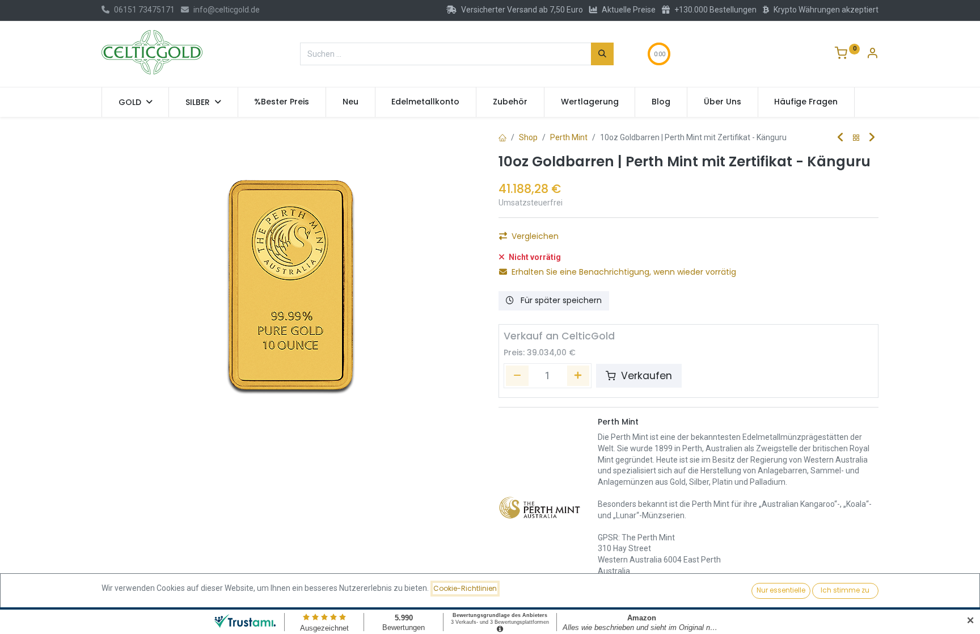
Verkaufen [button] (645, 376)
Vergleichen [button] (535, 236)
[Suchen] (602, 54)
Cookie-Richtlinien (465, 588)
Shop (528, 137)
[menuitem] (282, 102)
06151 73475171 (144, 9)
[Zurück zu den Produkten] (856, 138)
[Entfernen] (517, 376)
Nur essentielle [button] (781, 590)
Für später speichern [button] (560, 300)
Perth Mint (569, 137)
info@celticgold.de (226, 9)
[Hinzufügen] (578, 376)
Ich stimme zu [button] (845, 590)
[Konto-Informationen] (872, 54)
